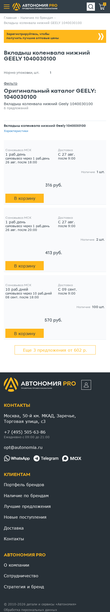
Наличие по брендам (26, 495)
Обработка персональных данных (30, 610)
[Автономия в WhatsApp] (17, 458)
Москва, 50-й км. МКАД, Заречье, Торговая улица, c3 (40, 418)
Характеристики (16, 131)
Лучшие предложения (27, 506)
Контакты (17, 405)
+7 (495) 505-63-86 (25, 432)
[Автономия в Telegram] (46, 458)
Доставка (14, 527)
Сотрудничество (21, 575)
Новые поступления (25, 517)
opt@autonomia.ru (23, 447)
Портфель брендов (24, 484)
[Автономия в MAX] (71, 458)
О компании (16, 564)
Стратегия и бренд (24, 586)
